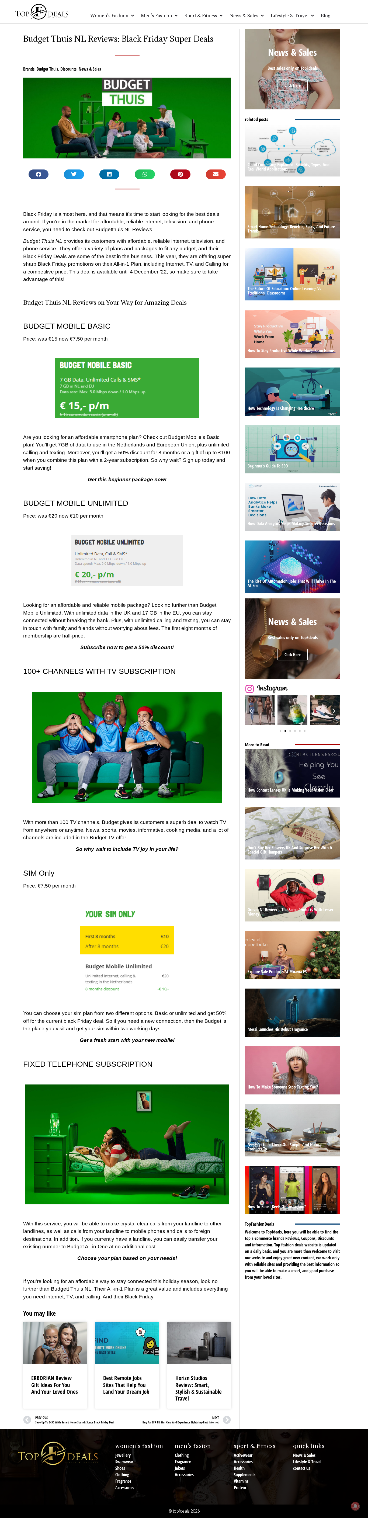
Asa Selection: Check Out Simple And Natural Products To (285, 1147)
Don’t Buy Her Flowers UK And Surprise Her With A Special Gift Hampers (290, 850)
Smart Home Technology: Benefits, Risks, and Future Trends (291, 229)
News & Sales (90, 69)
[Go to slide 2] (285, 731)
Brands (28, 69)
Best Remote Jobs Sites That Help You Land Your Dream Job (126, 1384)
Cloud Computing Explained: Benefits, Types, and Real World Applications (288, 167)
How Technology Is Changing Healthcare (281, 408)
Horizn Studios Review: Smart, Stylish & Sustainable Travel (198, 1388)
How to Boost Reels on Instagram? (277, 1206)
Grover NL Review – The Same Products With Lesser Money (290, 912)
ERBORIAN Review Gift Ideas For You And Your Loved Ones (54, 1384)
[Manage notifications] (355, 1506)
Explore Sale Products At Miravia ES (277, 972)
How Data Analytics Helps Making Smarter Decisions (291, 523)
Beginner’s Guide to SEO (268, 466)
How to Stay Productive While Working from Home (291, 350)
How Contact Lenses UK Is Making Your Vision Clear (291, 790)
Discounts (68, 69)
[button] (39, 174)
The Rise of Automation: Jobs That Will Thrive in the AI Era (292, 583)
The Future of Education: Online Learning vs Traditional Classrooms (284, 291)
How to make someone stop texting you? (283, 1087)
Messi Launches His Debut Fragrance (278, 1029)
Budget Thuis (47, 69)
